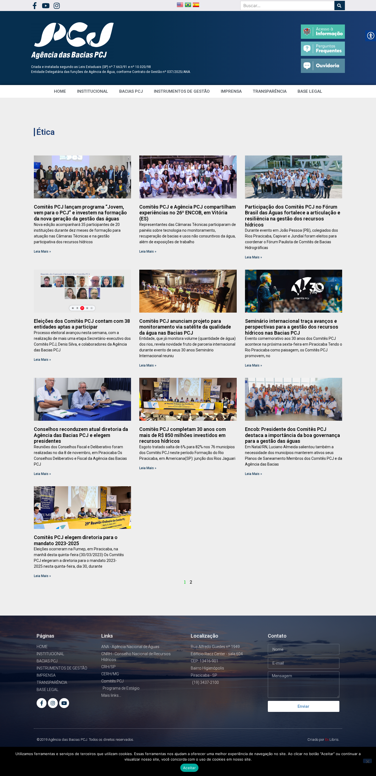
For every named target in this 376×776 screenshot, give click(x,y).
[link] (34, 5)
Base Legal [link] (310, 91)
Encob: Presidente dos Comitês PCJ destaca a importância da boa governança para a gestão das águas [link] (292, 435)
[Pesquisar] (339, 5)
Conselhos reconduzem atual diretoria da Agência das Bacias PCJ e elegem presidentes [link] (81, 435)
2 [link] (191, 582)
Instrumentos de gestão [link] (182, 91)
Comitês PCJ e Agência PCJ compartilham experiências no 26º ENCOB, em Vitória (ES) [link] (187, 213)
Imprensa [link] (231, 91)
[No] (367, 761)
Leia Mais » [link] (42, 251)
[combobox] (287, 5)
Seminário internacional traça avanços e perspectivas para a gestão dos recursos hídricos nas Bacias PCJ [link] (291, 327)
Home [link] (60, 91)
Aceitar (189, 768)
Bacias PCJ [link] (131, 91)
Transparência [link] (270, 91)
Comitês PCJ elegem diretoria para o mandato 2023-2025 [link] (76, 540)
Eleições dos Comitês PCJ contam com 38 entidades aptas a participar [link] (82, 324)
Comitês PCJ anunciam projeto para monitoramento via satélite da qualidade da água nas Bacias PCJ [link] (185, 327)
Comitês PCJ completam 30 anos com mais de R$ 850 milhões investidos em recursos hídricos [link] (182, 435)
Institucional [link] (92, 91)
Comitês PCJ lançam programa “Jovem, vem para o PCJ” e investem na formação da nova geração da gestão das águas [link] (80, 213)
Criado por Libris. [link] (323, 739)
